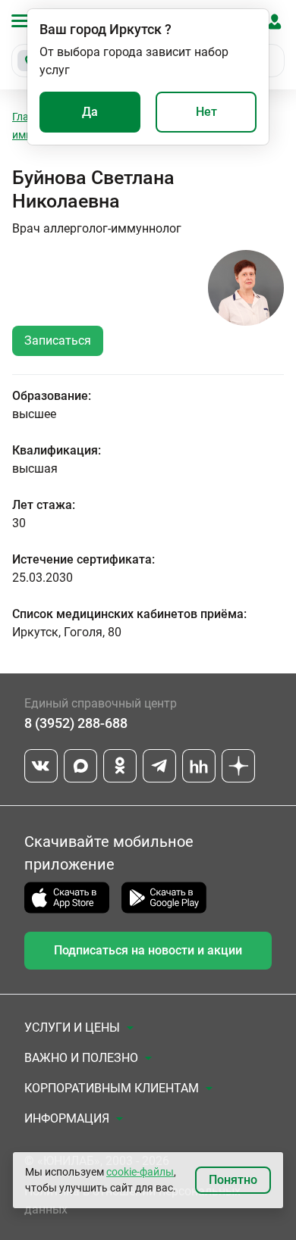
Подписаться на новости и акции (148, 950)
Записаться (57, 340)
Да (90, 112)
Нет (206, 112)
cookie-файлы (140, 1172)
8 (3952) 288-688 (76, 723)
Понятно (233, 1180)
